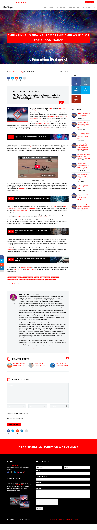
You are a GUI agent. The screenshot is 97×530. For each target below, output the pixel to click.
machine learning (32, 147)
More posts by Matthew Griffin (28, 349)
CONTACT (52, 519)
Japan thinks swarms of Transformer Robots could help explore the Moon (83, 177)
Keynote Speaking (74, 7)
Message (39, 488)
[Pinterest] (12, 283)
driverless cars (34, 127)
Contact (51, 7)
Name (38, 465)
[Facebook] (8, 2)
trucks (41, 127)
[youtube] (24, 472)
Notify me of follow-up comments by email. (17, 413)
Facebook (29, 208)
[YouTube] (19, 2)
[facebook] (8, 472)
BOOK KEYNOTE (89, 2)
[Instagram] (15, 2)
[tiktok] (18, 472)
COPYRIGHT (59, 519)
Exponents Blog (61, 7)
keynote (36, 110)
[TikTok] (25, 2)
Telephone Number (41, 476)
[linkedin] (15, 472)
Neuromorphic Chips (13, 279)
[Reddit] (18, 283)
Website (38, 482)
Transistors (10, 249)
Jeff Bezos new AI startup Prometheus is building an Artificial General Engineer (83, 166)
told (11, 248)
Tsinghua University (42, 216)
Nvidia (33, 208)
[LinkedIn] (10, 2)
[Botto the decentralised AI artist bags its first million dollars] (10, 365)
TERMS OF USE (77, 519)
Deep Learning (55, 277)
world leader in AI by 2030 (20, 210)
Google (54, 206)
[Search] (94, 7)
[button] (64, 358)
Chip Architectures (45, 277)
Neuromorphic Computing (26, 279)
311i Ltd (18, 519)
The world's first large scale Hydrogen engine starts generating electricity (83, 196)
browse (42, 110)
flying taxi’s (48, 127)
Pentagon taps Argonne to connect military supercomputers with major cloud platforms (83, 146)
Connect (51, 108)
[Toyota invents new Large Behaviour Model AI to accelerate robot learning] (53, 365)
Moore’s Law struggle (25, 267)
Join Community (86, 7)
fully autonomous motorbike (42, 123)
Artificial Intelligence (53, 116)
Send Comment (14, 424)
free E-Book (62, 108)
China (40, 118)
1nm (15, 269)
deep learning (21, 188)
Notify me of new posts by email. (15, 418)
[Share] (21, 2)
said (18, 216)
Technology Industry (39, 279)
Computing (20, 72)
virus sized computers (30, 269)
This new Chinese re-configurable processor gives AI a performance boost (83, 125)
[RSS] (17, 2)
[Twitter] (13, 2)
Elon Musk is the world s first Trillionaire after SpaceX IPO (83, 115)
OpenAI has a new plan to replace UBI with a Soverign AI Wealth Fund (83, 156)
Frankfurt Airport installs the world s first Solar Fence (83, 186)
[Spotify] (23, 2)
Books (44, 7)
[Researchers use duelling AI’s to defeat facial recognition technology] (31, 365)
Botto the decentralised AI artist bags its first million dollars (19, 365)
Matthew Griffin (12, 72)
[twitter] (21, 472)
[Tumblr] (14, 283)
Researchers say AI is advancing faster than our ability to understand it (83, 206)
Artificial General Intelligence (32, 215)
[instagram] (11, 472)
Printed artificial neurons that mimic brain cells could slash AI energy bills (83, 135)
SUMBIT (39, 508)
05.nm (18, 269)
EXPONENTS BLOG (67, 519)
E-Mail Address (40, 471)
